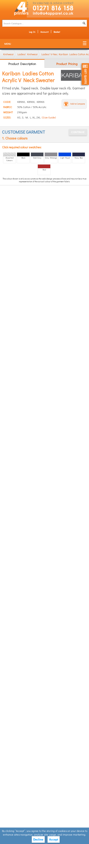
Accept (53, 839)
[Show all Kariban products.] (74, 75)
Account (44, 31)
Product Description (22, 63)
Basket (57, 31)
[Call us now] (58, 5)
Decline (38, 839)
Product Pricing (67, 63)
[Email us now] (58, 14)
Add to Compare (77, 103)
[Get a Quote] (85, 74)
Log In (32, 31)
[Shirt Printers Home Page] (13, 9)
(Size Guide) (49, 117)
